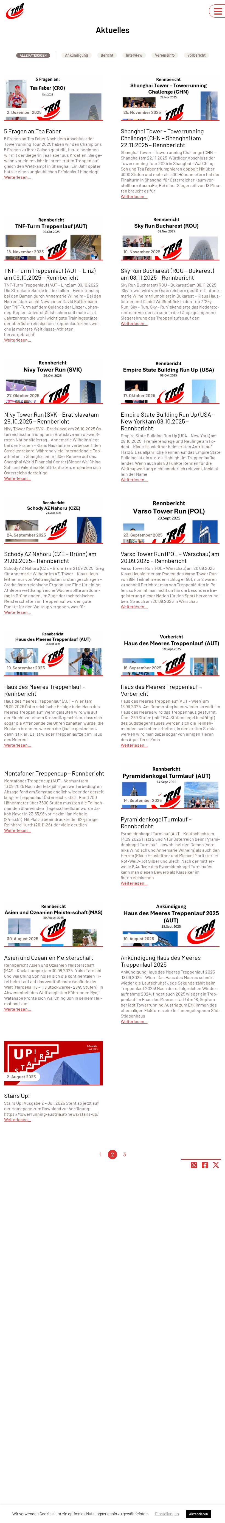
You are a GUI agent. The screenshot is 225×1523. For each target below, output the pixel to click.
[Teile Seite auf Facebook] (205, 1165)
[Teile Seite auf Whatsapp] (194, 1165)
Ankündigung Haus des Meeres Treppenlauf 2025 (161, 961)
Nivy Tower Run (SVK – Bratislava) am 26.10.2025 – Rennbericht (51, 418)
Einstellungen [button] (167, 1513)
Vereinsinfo (165, 55)
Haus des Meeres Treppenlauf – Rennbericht (44, 690)
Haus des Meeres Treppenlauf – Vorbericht (161, 690)
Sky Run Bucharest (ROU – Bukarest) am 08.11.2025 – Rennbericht (167, 274)
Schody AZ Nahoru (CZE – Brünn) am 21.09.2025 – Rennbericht (50, 557)
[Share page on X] (216, 1165)
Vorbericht (196, 55)
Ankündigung (76, 55)
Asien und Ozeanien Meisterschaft (48, 957)
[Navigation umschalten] (218, 11)
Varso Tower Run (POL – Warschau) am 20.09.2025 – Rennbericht (170, 557)
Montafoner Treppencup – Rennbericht (54, 773)
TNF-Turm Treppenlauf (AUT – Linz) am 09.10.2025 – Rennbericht (49, 274)
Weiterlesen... (17, 177)
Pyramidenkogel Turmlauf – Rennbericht (156, 822)
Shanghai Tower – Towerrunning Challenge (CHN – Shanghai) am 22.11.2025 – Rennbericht (162, 137)
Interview (134, 55)
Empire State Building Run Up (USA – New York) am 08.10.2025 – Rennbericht (168, 421)
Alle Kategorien (33, 55)
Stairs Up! (17, 1095)
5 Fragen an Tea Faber (32, 130)
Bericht (107, 55)
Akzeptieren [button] (198, 1514)
